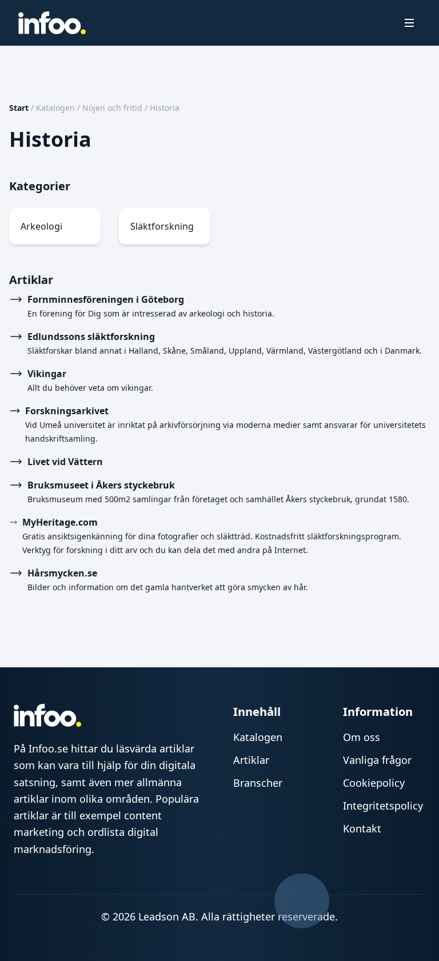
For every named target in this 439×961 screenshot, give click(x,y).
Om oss (361, 737)
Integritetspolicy (383, 805)
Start (19, 107)
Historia (164, 107)
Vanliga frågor (377, 760)
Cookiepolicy (374, 783)
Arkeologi (41, 226)
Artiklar (251, 760)
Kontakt (362, 828)
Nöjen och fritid (112, 107)
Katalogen (55, 107)
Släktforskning (162, 226)
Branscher (257, 783)
